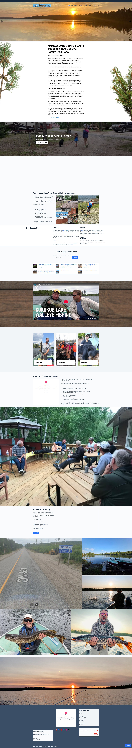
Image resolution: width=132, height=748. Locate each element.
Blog (72, 5)
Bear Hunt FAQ (82, 719)
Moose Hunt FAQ (82, 717)
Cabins (80, 713)
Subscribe (75, 257)
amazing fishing (65, 230)
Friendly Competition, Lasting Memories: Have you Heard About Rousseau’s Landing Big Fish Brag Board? (68, 266)
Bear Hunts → (84, 362)
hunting (75, 242)
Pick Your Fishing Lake (42, 142)
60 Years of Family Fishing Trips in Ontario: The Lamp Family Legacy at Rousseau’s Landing (90, 266)
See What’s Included (55, 117)
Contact (95, 5)
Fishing (86, 5)
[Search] (98, 5)
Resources (81, 721)
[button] (67, 201)
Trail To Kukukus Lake (65, 270)
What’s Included (82, 716)
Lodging (75, 5)
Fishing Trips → (39, 362)
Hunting (80, 5)
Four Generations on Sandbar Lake (89, 270)
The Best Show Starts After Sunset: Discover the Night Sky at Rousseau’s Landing (45, 266)
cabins (82, 230)
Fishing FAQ (81, 720)
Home (69, 5)
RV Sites (91, 242)
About (90, 5)
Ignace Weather (82, 723)
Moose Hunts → (62, 362)
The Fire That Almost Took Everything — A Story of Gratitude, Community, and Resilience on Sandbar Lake (46, 271)
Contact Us (36, 532)
